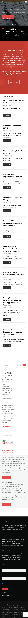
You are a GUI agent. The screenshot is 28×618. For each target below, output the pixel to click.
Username (4, 568)
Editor (5, 105)
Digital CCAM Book (8, 15)
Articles (10, 155)
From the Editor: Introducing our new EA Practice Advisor (12, 223)
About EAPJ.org (7, 426)
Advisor (6, 155)
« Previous (5, 365)
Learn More (16, 531)
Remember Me (7, 584)
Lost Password (6, 595)
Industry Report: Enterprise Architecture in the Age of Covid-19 (13, 248)
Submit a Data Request (18, 605)
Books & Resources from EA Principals (8, 451)
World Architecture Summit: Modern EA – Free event (13, 274)
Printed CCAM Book (8, 18)
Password (4, 576)
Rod (5, 307)
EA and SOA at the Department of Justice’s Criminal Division (12, 332)
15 (6, 368)
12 (17, 365)
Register (4, 592)
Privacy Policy (9, 605)
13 (20, 365)
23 (16, 368)
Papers (9, 105)
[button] (26, 2)
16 (9, 368)
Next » (20, 368)
